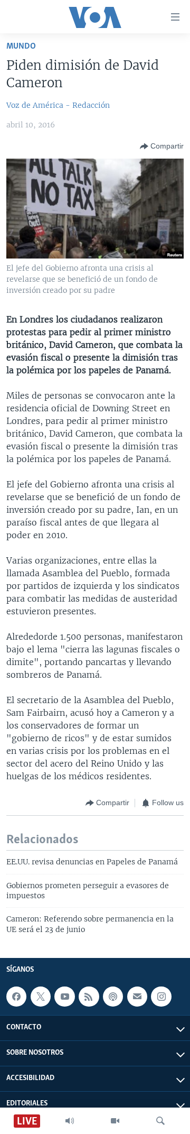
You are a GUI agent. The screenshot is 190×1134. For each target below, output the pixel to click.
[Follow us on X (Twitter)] (41, 997)
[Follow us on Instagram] (161, 997)
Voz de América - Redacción (58, 105)
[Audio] (70, 1121)
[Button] (162, 146)
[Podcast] (113, 997)
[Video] (115, 1121)
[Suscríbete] (137, 997)
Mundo (21, 46)
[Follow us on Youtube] (64, 997)
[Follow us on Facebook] (16, 997)
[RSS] (89, 997)
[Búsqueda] (160, 1121)
